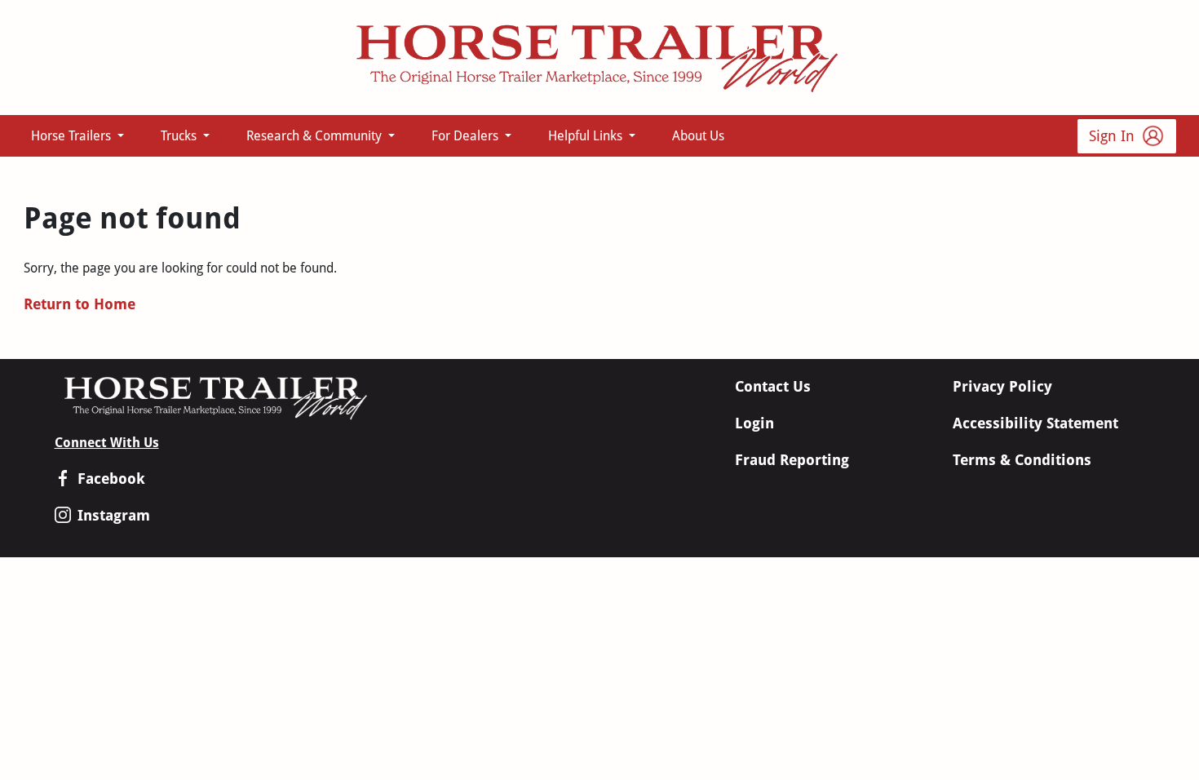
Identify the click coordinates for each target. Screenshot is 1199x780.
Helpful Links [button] (587, 136)
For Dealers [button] (466, 136)
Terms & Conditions (1022, 459)
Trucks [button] (180, 136)
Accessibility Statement (1035, 423)
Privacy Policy (1002, 386)
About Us (698, 136)
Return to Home (79, 303)
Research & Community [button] (315, 136)
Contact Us (773, 386)
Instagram (113, 515)
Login (754, 423)
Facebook (111, 478)
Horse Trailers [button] (72, 136)
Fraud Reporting (792, 459)
